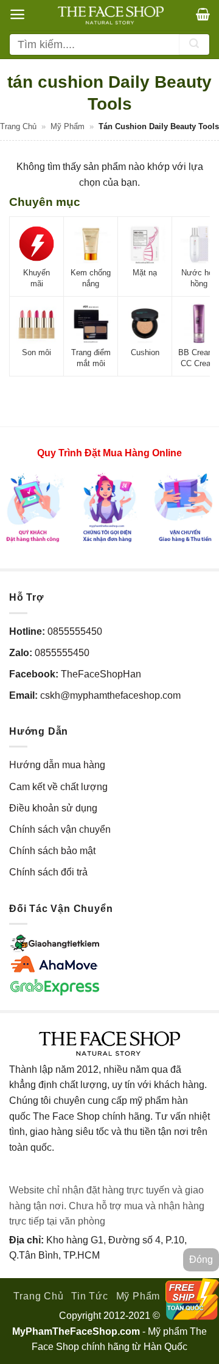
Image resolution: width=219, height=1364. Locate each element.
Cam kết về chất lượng (58, 787)
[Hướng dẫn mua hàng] (109, 507)
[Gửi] (194, 44)
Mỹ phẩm (67, 126)
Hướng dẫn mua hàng (57, 765)
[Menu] (17, 14)
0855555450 (74, 631)
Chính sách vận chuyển (60, 829)
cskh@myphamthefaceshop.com (110, 695)
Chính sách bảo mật (52, 851)
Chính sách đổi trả (48, 872)
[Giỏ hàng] (203, 14)
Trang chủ (18, 126)
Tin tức (89, 1296)
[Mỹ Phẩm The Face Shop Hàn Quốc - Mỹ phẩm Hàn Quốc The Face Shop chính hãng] (111, 15)
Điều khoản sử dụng (53, 808)
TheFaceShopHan (101, 674)
